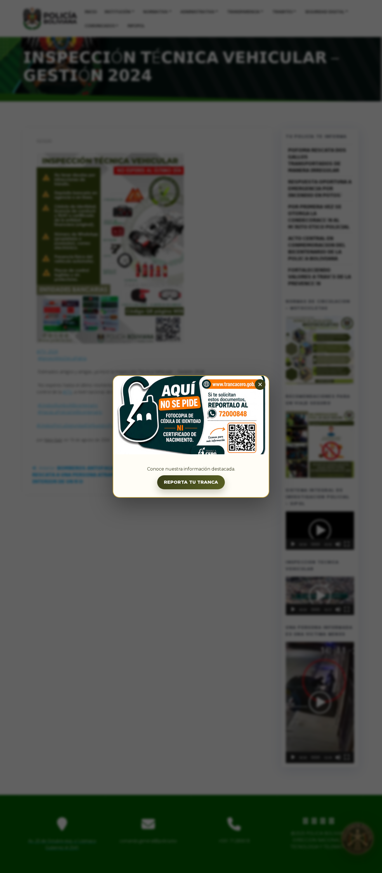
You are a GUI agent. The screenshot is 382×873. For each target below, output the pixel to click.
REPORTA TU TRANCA (191, 482)
